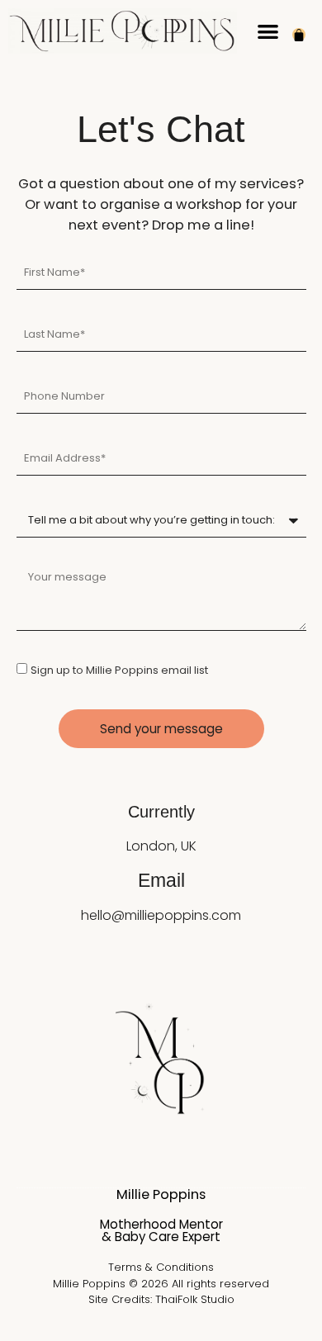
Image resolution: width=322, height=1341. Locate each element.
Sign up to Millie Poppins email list (119, 670)
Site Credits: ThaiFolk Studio (161, 1299)
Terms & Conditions (161, 1267)
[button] (268, 31)
